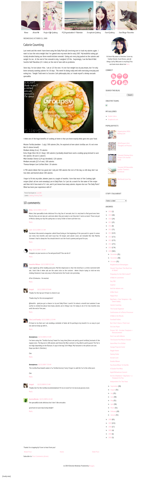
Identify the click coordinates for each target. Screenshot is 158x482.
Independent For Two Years (119, 381)
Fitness (36, 195)
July (112, 393)
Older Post (95, 452)
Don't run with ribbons (117, 336)
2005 (110, 430)
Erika (31, 210)
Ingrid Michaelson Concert (118, 372)
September (114, 386)
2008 (110, 419)
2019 (110, 215)
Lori (30, 230)
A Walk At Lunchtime (117, 277)
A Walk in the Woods (117, 316)
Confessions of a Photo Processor (121, 312)
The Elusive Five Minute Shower (120, 339)
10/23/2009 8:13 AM (43, 384)
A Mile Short (114, 292)
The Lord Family (35, 319)
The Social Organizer (117, 309)
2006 (110, 426)
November (114, 258)
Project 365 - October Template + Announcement (121, 331)
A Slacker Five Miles (116, 368)
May (112, 400)
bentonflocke (34, 399)
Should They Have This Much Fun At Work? (121, 269)
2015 (110, 229)
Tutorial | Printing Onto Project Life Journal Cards (125, 157)
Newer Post (28, 452)
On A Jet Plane (115, 326)
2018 (110, 218)
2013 (110, 237)
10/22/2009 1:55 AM (39, 210)
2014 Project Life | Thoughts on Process (125, 144)
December (114, 254)
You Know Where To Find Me (119, 365)
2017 (110, 222)
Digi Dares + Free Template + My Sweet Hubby (120, 300)
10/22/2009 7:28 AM (39, 249)
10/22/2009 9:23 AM (47, 264)
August (113, 390)
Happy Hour (114, 295)
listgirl (31, 289)
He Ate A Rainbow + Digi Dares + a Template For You (121, 377)
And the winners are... (117, 288)
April (112, 404)
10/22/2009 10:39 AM (44, 289)
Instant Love (114, 358)
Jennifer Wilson (34, 264)
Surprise (112, 285)
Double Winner (115, 361)
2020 (110, 211)
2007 (110, 423)
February (113, 411)
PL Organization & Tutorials (72, 32)
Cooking (31, 195)
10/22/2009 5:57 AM (39, 230)
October (113, 261)
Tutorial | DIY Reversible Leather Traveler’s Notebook (125, 169)
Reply (31, 222)
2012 (110, 240)
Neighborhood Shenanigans (119, 264)
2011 (110, 244)
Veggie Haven (114, 350)
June (112, 397)
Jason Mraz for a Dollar (117, 343)
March (113, 408)
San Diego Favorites (126, 32)
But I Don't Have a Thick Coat (120, 323)
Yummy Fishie (114, 354)
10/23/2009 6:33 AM (44, 337)
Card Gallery (110, 32)
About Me (36, 32)
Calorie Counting (115, 305)
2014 (110, 233)
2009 (110, 251)
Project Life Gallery (50, 32)
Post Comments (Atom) (40, 456)
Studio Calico (112, 116)
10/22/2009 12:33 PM (48, 319)
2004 (110, 434)
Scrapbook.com (113, 119)
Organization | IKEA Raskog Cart (124, 132)
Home (26, 32)
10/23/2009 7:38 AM (44, 364)
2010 (110, 247)
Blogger (91, 466)
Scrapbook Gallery (94, 32)
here (127, 64)
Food (40, 195)
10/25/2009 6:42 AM (46, 399)
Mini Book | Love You (124, 179)
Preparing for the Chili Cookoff (120, 274)
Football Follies (115, 319)
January (113, 415)
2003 (110, 437)
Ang (30, 249)
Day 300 (112, 281)
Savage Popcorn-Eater (117, 347)
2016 (110, 226)
